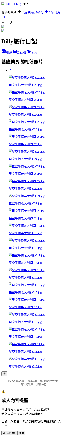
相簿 (9, 52)
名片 (34, 52)
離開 (21, 433)
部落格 (22, 52)
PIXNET (20, 380)
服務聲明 (41, 384)
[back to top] (4, 373)
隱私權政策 (27, 384)
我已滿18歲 (9, 433)
